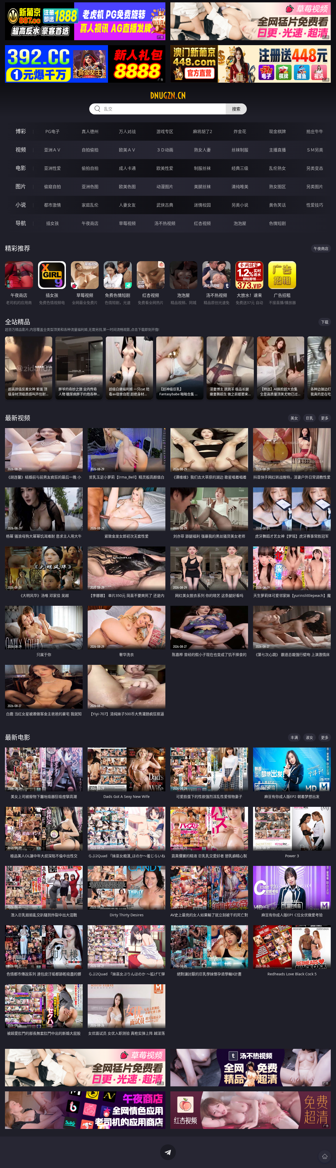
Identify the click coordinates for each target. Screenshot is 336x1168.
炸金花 (240, 131)
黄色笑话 (277, 205)
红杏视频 (202, 223)
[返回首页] (324, 1156)
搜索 (236, 109)
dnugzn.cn (168, 95)
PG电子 (52, 131)
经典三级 (240, 168)
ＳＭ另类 (314, 150)
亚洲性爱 (52, 168)
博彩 (20, 131)
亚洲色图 (90, 187)
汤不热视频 (164, 223)
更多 (324, 417)
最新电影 (17, 737)
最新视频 (17, 417)
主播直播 (277, 150)
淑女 (309, 737)
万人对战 (127, 131)
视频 (20, 149)
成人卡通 (127, 168)
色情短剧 (277, 223)
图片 (20, 186)
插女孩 (52, 223)
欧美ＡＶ (127, 150)
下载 (324, 321)
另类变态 (314, 168)
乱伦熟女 (277, 168)
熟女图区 (277, 187)
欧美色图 (127, 187)
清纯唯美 (240, 187)
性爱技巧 (314, 205)
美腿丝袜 (202, 187)
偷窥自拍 (52, 187)
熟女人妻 (202, 150)
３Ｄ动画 (164, 150)
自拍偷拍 (90, 150)
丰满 (294, 737)
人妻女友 (127, 205)
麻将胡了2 (202, 131)
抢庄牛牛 (314, 131)
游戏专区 (164, 131)
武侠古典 (164, 205)
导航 (20, 223)
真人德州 (90, 131)
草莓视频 (127, 223)
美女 (294, 417)
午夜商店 (90, 223)
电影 (20, 168)
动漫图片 (164, 187)
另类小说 (240, 205)
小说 (20, 204)
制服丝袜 (202, 168)
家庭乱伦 (90, 205)
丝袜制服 (240, 150)
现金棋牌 (277, 131)
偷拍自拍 (90, 168)
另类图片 (314, 187)
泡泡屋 (240, 223)
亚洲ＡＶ (52, 150)
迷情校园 (202, 205)
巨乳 (309, 417)
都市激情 (52, 205)
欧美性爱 (164, 168)
